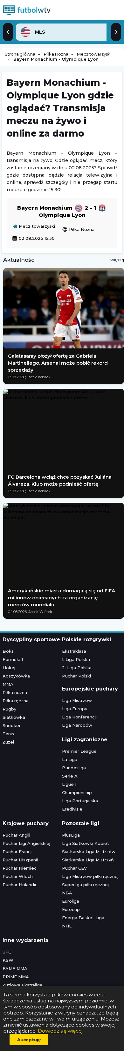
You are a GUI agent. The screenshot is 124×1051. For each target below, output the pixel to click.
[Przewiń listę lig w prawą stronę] (116, 32)
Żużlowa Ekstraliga (22, 984)
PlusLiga (71, 835)
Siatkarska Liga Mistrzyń (88, 859)
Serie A (70, 775)
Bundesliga (74, 767)
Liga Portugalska (80, 800)
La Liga (69, 759)
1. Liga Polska (76, 659)
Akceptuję (29, 1039)
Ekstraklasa (74, 651)
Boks (8, 651)
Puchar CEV (74, 868)
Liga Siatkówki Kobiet (85, 843)
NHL (67, 925)
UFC (7, 951)
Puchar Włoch (18, 876)
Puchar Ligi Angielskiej (26, 843)
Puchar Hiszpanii (20, 859)
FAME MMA (15, 968)
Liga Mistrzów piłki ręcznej (90, 876)
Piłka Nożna (78, 229)
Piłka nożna (15, 692)
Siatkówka (14, 717)
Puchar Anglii (16, 835)
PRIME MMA (16, 976)
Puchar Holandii (19, 884)
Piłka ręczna (16, 700)
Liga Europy (74, 708)
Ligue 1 (69, 784)
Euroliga (70, 901)
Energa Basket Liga (83, 917)
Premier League (79, 751)
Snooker (12, 725)
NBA (67, 892)
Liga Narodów (77, 725)
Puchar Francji (17, 851)
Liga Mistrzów (77, 700)
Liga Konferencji (79, 716)
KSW (8, 960)
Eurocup (71, 909)
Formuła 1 (13, 659)
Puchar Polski (76, 675)
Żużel (8, 741)
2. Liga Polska (77, 667)
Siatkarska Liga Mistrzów (88, 851)
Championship (77, 792)
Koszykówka (16, 675)
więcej (117, 259)
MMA (8, 684)
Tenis (8, 733)
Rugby (9, 708)
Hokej (9, 667)
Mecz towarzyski (36, 226)
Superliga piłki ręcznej (85, 884)
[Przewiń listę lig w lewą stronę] (8, 32)
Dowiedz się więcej (60, 1031)
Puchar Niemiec (20, 868)
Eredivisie (72, 809)
